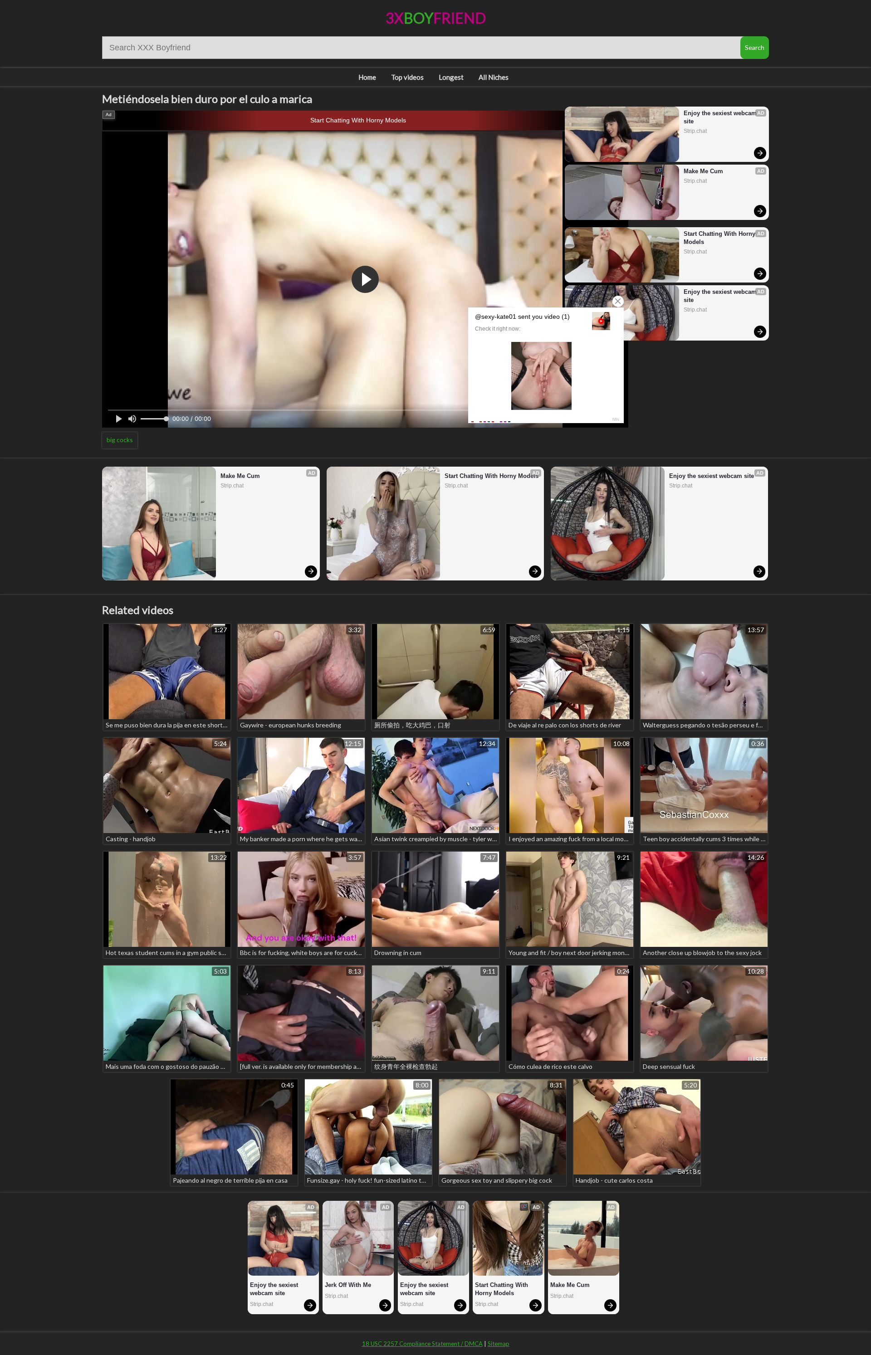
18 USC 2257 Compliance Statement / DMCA (422, 1343)
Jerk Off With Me (348, 1285)
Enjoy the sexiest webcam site (721, 117)
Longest (451, 77)
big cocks (120, 440)
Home (367, 77)
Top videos (407, 77)
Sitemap (498, 1343)
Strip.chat (695, 131)
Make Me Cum (703, 171)
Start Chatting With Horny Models (358, 120)
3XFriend (436, 18)
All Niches (494, 77)
